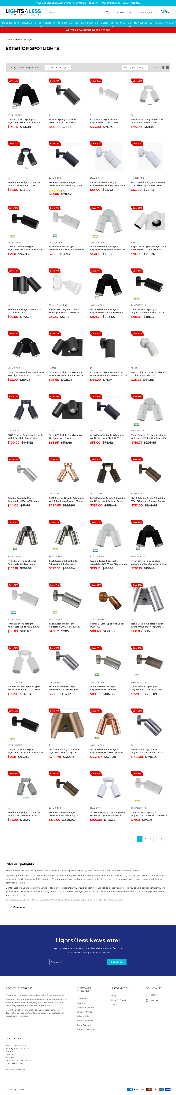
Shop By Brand (118, 1000)
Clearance (161, 23)
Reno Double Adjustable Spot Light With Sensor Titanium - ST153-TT (147, 625)
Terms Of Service (85, 1020)
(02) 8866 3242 (15, 1063)
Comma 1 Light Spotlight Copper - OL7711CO (108, 625)
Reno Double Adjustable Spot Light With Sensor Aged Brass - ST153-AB (65, 751)
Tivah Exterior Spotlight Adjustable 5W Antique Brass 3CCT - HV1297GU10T (147, 688)
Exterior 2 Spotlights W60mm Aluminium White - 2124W (147, 121)
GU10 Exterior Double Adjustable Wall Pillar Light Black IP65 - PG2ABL (25, 437)
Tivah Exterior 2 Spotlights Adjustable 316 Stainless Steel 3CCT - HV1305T (63, 562)
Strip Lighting (47, 23)
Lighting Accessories (140, 23)
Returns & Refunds (86, 1007)
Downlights (28, 23)
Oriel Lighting (97, 619)
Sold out (101, 449)
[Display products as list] (167, 67)
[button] (67, 191)
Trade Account (84, 1025)
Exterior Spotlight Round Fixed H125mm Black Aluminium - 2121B (108, 374)
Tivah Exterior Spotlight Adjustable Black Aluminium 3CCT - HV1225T (149, 311)
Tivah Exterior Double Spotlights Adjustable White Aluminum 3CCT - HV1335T (149, 437)
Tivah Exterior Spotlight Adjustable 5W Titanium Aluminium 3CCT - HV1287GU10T (107, 688)
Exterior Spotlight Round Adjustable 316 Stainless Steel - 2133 (147, 751)
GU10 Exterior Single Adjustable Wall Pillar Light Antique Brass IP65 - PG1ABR (148, 500)
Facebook (154, 995)
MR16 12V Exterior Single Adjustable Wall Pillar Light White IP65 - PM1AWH (108, 184)
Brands (171, 23)
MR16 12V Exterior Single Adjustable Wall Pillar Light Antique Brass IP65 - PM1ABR (64, 814)
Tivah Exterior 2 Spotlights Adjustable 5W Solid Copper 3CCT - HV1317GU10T (108, 751)
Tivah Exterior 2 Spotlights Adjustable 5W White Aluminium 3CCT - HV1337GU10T (108, 248)
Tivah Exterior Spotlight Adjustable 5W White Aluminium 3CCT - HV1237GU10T (66, 248)
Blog (113, 995)
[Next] (167, 839)
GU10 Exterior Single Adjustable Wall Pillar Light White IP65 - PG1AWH (148, 184)
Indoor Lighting (9, 23)
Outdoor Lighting (67, 23)
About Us (81, 1003)
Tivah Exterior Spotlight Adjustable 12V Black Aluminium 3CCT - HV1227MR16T (25, 751)
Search (114, 1004)
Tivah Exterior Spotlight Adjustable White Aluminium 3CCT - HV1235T (23, 625)
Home (9, 39)
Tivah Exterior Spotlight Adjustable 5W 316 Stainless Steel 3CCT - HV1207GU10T (64, 625)
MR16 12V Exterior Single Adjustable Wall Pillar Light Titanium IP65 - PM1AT (63, 688)
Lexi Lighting (14, 368)
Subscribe (116, 962)
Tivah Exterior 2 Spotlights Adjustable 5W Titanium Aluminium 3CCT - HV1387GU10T (25, 562)
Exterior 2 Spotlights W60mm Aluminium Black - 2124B (24, 184)
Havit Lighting (15, 115)
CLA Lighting (55, 178)
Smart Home (118, 23)
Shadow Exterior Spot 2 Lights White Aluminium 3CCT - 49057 (25, 688)
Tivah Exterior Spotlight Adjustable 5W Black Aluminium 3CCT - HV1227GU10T (25, 248)
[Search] (107, 12)
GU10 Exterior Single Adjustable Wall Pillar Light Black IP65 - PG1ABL (107, 437)
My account (126, 12)
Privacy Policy (84, 1016)
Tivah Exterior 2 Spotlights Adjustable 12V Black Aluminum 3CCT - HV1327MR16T (148, 562)
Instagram (154, 1000)
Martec (135, 242)
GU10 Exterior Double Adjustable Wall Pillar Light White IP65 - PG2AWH (107, 814)
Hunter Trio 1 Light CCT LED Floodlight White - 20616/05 (64, 311)
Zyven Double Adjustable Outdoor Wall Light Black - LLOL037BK (26, 374)
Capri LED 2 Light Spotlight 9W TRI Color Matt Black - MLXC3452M (65, 437)
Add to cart (19, 134)
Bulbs (104, 23)
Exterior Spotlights (24, 39)
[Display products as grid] (163, 67)
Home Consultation (86, 1029)
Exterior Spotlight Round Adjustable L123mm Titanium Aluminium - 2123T (23, 500)
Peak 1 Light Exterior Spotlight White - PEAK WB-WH (147, 374)
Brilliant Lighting (58, 305)
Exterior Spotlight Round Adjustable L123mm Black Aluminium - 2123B (63, 121)
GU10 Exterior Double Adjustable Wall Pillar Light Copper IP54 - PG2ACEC (66, 500)
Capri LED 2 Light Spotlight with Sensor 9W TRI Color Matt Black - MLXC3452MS (67, 374)
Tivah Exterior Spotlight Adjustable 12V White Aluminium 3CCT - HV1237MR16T (149, 814)
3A (50, 115)
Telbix (134, 368)
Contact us (82, 998)
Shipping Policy (84, 1012)
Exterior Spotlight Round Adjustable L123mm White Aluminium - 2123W (104, 121)
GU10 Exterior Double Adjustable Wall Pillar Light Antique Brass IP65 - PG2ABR (107, 500)
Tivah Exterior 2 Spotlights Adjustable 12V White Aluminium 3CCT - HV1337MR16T (108, 562)
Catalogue (146, 12)
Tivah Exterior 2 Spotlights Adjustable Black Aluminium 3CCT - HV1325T (108, 311)
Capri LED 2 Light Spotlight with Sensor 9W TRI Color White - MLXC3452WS (148, 248)
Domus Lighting (15, 682)
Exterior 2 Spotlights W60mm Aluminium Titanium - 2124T (24, 814)
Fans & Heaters (89, 23)
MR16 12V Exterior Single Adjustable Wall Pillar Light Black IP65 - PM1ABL (67, 184)
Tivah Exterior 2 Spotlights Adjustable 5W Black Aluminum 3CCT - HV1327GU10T (25, 121)
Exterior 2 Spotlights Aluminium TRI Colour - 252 (25, 311)
